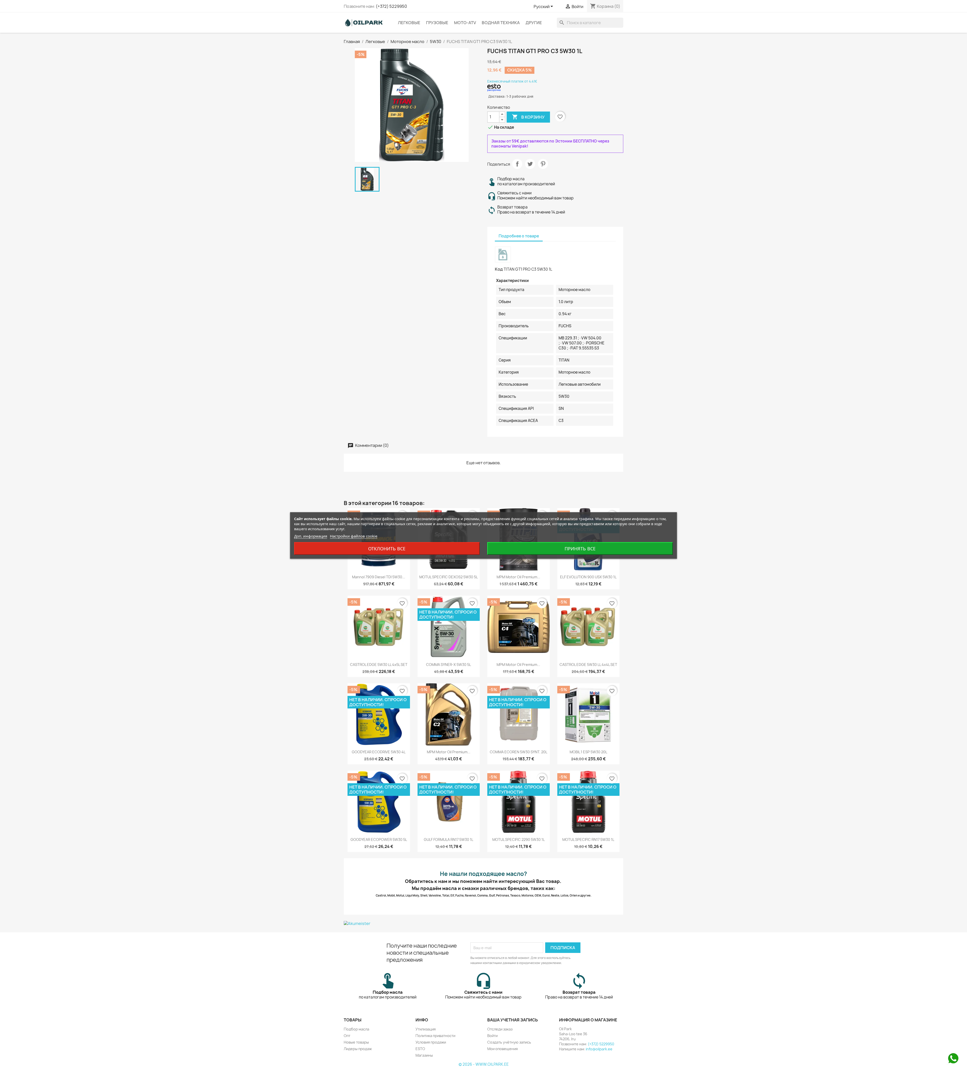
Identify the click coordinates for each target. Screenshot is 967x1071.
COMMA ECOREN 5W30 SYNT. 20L (518, 751)
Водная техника (501, 22)
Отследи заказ (499, 1029)
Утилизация (426, 1029)
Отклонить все (386, 549)
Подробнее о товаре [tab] (519, 236)
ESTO (420, 1048)
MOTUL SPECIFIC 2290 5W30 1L (518, 839)
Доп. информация (310, 536)
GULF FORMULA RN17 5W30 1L (448, 839)
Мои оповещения (502, 1048)
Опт (347, 1035)
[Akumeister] (483, 923)
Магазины (424, 1055)
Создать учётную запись (509, 1042)
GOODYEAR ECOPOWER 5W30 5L (379, 839)
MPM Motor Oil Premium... (518, 577)
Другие (534, 22)
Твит (530, 164)
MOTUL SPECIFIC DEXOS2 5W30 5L (448, 577)
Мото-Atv (465, 22)
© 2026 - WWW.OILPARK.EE (484, 1064)
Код (499, 269)
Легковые (409, 22)
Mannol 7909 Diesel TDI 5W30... (378, 577)
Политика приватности (435, 1035)
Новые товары (356, 1042)
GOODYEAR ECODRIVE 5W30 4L (378, 751)
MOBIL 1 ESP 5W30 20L (588, 751)
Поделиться (517, 164)
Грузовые (437, 22)
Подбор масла (356, 1029)
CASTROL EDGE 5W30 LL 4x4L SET (588, 664)
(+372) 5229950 (391, 6)
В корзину (528, 117)
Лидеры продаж (358, 1048)
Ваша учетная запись (512, 1020)
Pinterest (543, 164)
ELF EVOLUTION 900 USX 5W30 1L (588, 577)
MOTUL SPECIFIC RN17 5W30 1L (588, 839)
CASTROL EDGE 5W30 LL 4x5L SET (378, 664)
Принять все (580, 549)
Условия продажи (431, 1042)
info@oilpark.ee (599, 1049)
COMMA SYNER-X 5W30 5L (448, 664)
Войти (492, 1035)
